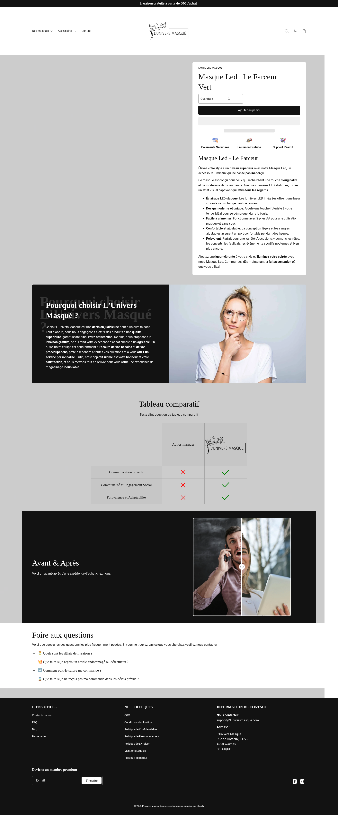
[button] (249, 121)
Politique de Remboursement (141, 736)
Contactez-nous (41, 715)
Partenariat (39, 736)
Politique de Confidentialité (140, 729)
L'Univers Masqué (150, 806)
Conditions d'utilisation (138, 722)
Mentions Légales (135, 750)
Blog (35, 729)
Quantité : (206, 99)
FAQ (34, 722)
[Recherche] (286, 31)
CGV (127, 715)
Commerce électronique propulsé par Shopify (182, 806)
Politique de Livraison (137, 743)
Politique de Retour (135, 757)
